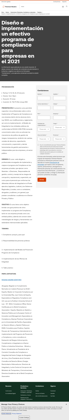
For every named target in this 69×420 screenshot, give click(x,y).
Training (39, 12)
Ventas (37, 391)
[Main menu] (63, 7)
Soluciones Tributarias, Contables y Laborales (23, 12)
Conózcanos (8, 391)
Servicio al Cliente (40, 393)
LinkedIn (52, 393)
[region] (34, 411)
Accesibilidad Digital (10, 393)
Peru (3, 12)
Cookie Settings (24, 417)
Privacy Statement (16, 413)
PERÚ (22, 6)
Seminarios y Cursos (26, 395)
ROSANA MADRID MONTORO (11, 280)
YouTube (52, 396)
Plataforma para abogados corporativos (26, 398)
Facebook (53, 391)
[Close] (66, 404)
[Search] (66, 6)
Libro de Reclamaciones (42, 396)
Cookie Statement (6, 413)
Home (7, 12)
